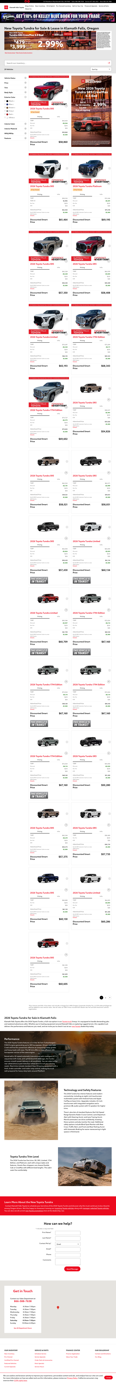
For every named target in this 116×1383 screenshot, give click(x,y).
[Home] (7, 7)
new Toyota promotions (34, 1210)
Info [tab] (58, 116)
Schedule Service (40, 1354)
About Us (28, 9)
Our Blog (98, 1357)
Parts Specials (39, 1363)
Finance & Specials (91, 6)
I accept (108, 1377)
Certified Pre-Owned (11, 1360)
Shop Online (29, 6)
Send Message (72, 1269)
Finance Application (73, 1354)
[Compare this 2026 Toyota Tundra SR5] (66, 105)
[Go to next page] (110, 997)
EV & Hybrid (51, 6)
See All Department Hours (23, 1328)
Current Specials (10, 1366)
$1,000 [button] (65, 135)
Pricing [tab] (39, 116)
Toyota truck (67, 1021)
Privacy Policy (72, 1378)
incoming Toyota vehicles (64, 1208)
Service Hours (39, 1366)
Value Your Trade (71, 1357)
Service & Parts (104, 6)
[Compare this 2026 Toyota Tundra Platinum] (108, 183)
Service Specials (40, 1357)
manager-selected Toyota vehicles (96, 1208)
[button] (25, 2)
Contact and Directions (103, 1354)
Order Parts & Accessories (43, 1360)
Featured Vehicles (10, 1363)
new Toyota (76, 1026)
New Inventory (40, 6)
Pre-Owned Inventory (63, 6)
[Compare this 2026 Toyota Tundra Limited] (66, 334)
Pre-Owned (8, 1357)
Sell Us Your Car (77, 6)
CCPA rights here (20, 1380)
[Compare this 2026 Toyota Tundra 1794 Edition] (108, 334)
